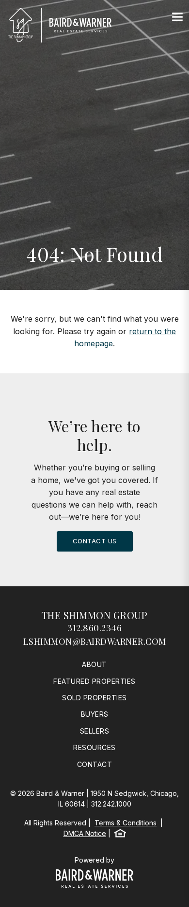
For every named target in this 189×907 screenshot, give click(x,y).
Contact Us (95, 541)
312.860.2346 (94, 628)
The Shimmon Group (95, 615)
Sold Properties (94, 698)
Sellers (95, 731)
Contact (94, 764)
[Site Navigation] (177, 17)
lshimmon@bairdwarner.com (94, 641)
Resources (94, 747)
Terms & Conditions (125, 823)
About (94, 664)
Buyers (95, 714)
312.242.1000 (111, 804)
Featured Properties (94, 681)
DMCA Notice (84, 833)
